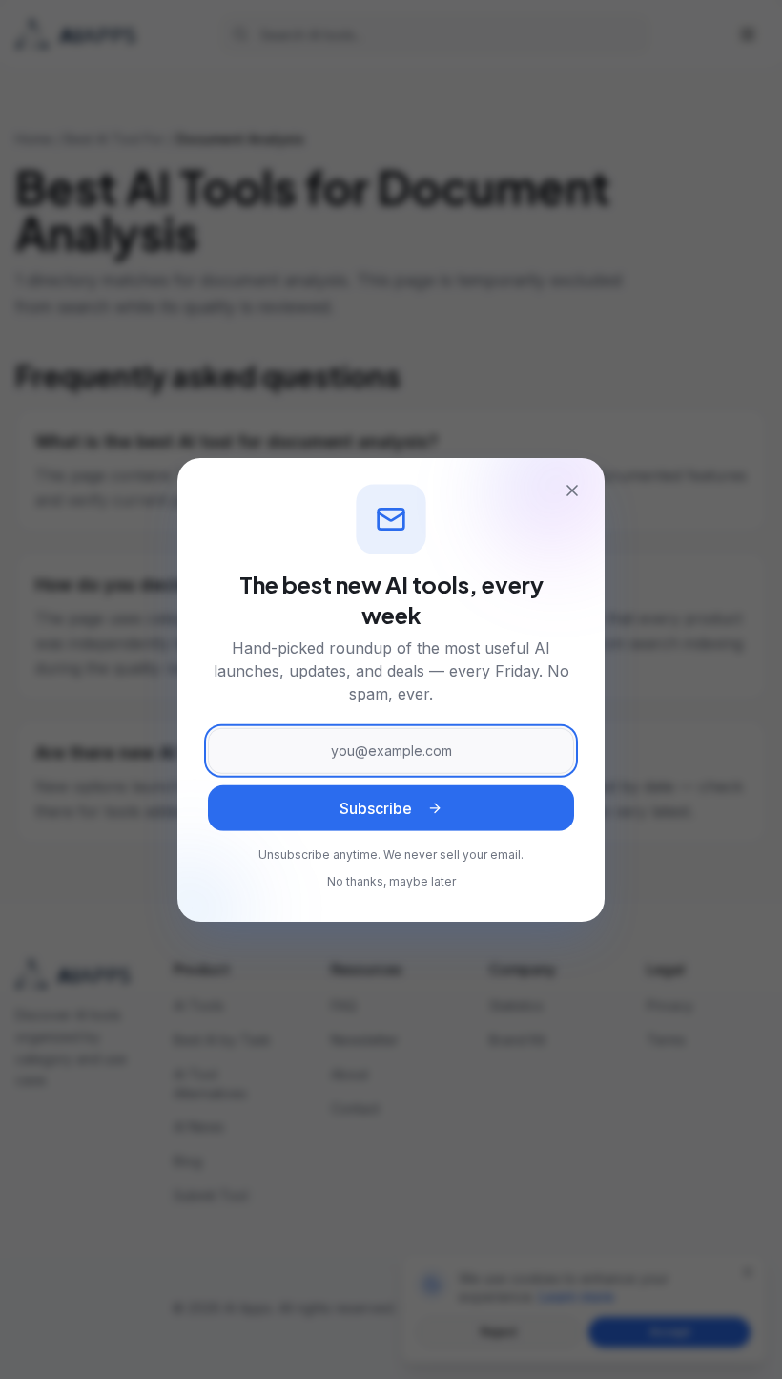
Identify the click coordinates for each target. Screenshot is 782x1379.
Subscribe (376, 809)
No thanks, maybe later (391, 881)
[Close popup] (572, 490)
